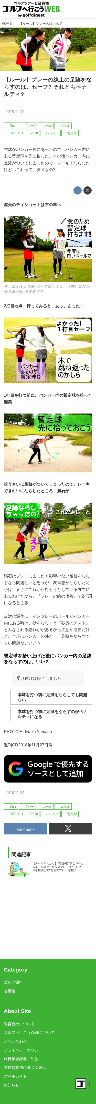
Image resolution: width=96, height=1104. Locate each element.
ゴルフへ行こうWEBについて (29, 1032)
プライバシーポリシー (23, 1050)
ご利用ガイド (15, 1076)
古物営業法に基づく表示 (25, 1067)
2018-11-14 (15, 112)
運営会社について (19, 1024)
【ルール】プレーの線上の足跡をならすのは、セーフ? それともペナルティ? (48, 87)
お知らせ (11, 1085)
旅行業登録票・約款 (21, 1059)
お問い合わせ (15, 1041)
